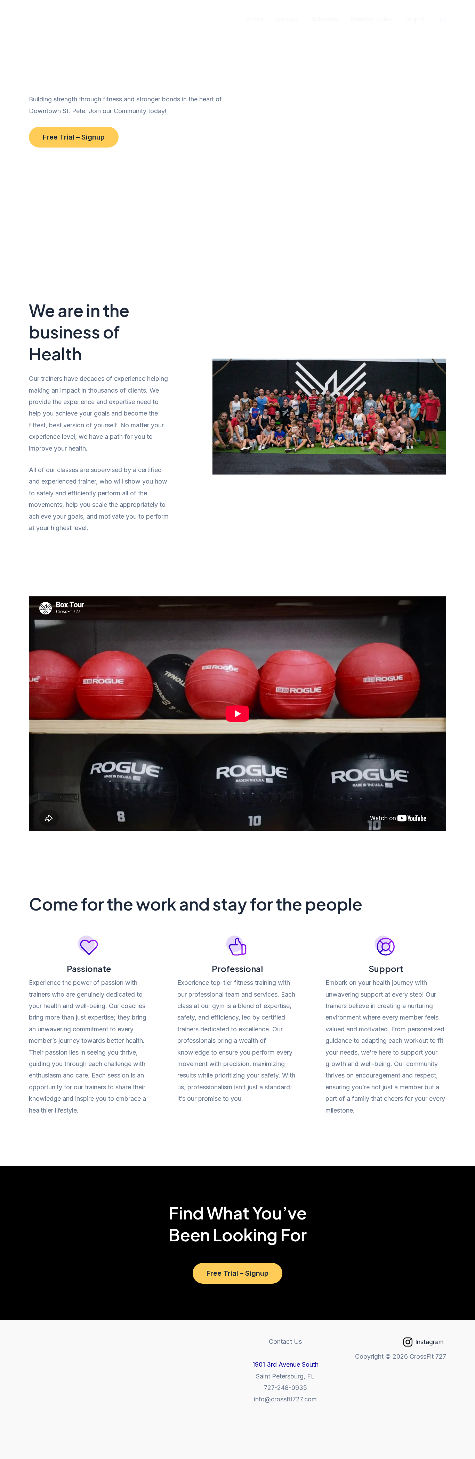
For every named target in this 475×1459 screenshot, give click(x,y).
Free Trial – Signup (74, 137)
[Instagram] (443, 19)
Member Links (371, 19)
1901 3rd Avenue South (285, 1364)
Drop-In (415, 19)
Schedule (325, 19)
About (255, 19)
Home (224, 19)
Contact (287, 19)
